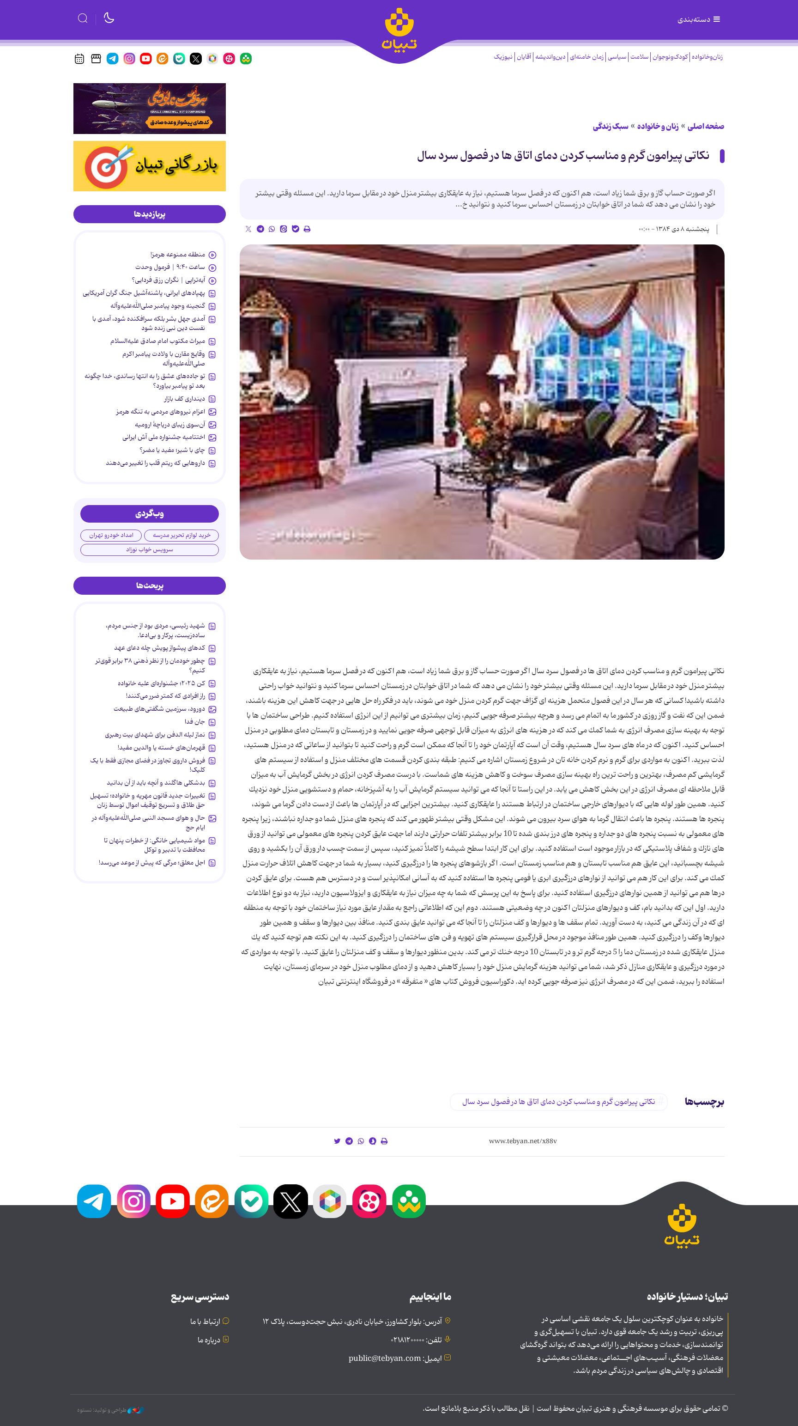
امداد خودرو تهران (111, 535)
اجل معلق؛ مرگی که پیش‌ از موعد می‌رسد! (152, 863)
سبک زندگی (611, 126)
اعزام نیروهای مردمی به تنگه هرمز (160, 412)
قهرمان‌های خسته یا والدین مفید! (161, 748)
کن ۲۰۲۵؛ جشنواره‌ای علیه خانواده (161, 683)
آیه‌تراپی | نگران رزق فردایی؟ (168, 280)
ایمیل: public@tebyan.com (395, 1359)
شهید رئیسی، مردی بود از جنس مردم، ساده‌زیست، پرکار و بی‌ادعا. (155, 630)
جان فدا (195, 722)
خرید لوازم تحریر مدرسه (182, 535)
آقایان (524, 57)
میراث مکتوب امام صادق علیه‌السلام (157, 341)
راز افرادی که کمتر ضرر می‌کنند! (165, 696)
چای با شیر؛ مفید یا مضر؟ (172, 450)
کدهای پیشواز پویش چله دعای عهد (159, 648)
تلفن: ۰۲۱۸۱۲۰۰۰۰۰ (416, 1341)
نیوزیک (503, 57)
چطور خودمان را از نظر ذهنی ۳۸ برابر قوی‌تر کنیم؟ (150, 665)
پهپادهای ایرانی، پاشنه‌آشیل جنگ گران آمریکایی (144, 293)
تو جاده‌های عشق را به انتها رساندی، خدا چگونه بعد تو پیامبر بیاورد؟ (145, 380)
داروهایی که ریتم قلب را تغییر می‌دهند (155, 463)
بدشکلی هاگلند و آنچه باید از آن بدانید (156, 783)
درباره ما (209, 1341)
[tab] (149, 214)
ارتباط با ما (205, 1322)
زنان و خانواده (658, 126)
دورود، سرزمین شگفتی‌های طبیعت (159, 709)
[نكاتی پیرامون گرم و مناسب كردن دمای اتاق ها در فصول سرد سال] (482, 402)
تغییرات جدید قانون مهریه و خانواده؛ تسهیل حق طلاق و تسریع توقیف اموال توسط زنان (147, 800)
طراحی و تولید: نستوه (102, 1410)
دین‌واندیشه (550, 57)
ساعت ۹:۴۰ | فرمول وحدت (170, 267)
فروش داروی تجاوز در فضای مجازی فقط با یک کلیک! (147, 765)
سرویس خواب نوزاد (149, 550)
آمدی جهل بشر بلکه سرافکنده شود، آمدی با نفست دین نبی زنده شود (148, 323)
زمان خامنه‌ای (587, 57)
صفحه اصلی (706, 126)
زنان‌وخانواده (707, 57)
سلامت (639, 57)
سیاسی (617, 57)
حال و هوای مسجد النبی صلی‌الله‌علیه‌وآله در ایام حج (148, 822)
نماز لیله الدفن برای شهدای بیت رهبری (155, 735)
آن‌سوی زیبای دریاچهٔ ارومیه (170, 425)
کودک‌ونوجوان (670, 57)
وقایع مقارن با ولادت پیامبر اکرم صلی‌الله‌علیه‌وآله (163, 358)
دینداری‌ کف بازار (184, 399)
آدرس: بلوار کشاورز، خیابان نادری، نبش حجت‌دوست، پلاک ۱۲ (352, 1322)
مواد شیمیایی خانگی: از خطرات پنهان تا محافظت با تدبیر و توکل (154, 845)
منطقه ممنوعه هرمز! (178, 255)
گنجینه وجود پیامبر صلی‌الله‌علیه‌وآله (157, 306)
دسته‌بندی (694, 20)
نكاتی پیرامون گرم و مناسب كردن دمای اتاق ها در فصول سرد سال (563, 156)
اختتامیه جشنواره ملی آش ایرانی (163, 437)
